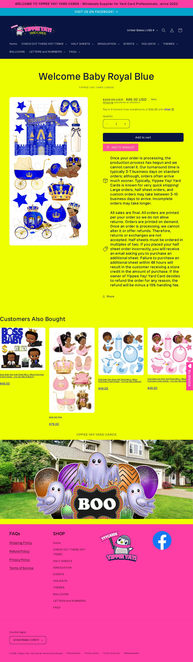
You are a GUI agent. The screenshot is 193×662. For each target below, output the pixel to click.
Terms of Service (21, 568)
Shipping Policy (20, 542)
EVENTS (58, 574)
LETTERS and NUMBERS (69, 600)
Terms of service (111, 653)
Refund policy (74, 653)
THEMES (59, 587)
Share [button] (110, 296)
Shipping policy (131, 653)
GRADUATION (62, 567)
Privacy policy (92, 653)
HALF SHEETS (62, 561)
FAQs (56, 607)
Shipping (108, 102)
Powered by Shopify (53, 653)
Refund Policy (19, 551)
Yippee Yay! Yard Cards (30, 653)
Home (57, 543)
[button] (44, 44)
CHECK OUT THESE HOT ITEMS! (69, 552)
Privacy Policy (19, 559)
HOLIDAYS (60, 580)
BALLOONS (61, 594)
